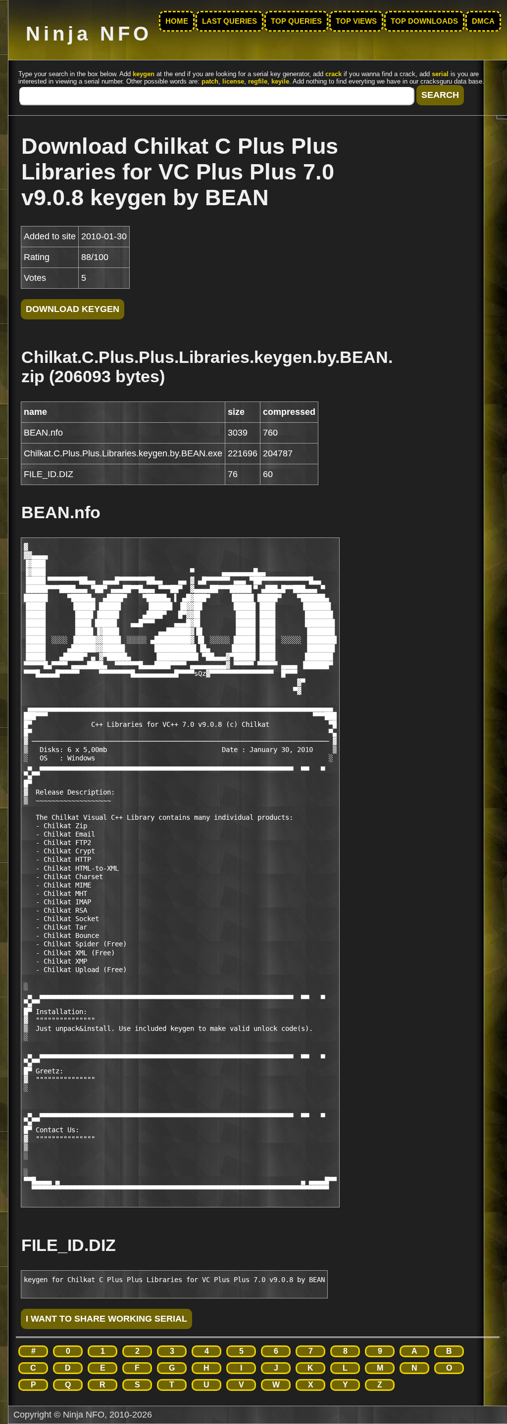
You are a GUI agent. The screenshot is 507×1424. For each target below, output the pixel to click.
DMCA (483, 21)
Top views (356, 21)
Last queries (229, 21)
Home (176, 21)
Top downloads (424, 21)
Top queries (296, 21)
